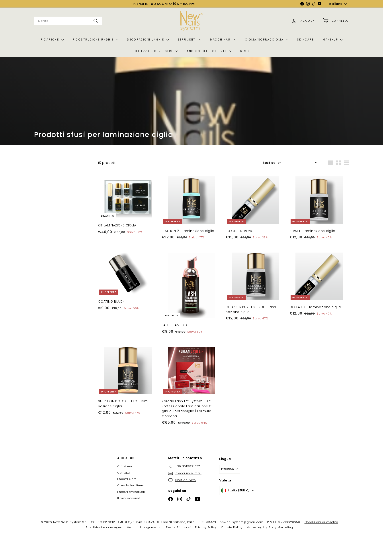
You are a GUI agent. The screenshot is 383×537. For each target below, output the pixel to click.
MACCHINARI (221, 39)
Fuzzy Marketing (280, 527)
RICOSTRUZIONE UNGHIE (93, 39)
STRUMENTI (188, 39)
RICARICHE (50, 39)
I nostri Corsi (127, 479)
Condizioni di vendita (321, 522)
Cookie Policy (231, 527)
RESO (244, 51)
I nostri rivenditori (131, 492)
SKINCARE (305, 39)
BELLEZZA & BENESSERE (154, 51)
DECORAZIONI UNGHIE (146, 39)
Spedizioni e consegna (104, 527)
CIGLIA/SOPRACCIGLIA (265, 39)
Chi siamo (125, 466)
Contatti (123, 473)
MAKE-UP (331, 39)
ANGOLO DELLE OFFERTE (207, 51)
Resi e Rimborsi (178, 527)
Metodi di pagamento (144, 527)
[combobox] (68, 20)
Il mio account (128, 498)
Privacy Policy (206, 527)
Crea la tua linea (130, 485)
